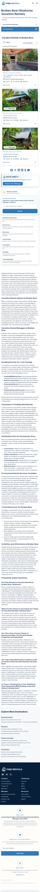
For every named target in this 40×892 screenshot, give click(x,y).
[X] (10, 774)
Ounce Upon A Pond (10, 115)
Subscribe (20, 853)
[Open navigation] (37, 3)
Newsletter (4, 788)
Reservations (25, 794)
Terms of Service (26, 796)
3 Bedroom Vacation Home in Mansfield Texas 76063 (16, 742)
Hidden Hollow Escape (11, 154)
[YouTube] (2, 774)
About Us (23, 781)
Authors (23, 788)
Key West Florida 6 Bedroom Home (10, 754)
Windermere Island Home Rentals (10, 733)
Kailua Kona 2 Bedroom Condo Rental (11, 722)
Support (23, 799)
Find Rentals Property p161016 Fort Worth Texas (14, 740)
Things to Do (4, 786)
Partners (3, 801)
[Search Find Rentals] (33, 3)
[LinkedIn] (6, 774)
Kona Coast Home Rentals (30, 722)
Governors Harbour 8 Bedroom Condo (11, 729)
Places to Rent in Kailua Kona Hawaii (11, 719)
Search (20, 211)
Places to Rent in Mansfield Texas (10, 745)
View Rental (35, 85)
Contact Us (19, 874)
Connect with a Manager (13, 183)
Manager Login (5, 799)
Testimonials (4, 796)
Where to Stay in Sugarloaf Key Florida (11, 752)
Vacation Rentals (5, 781)
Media (23, 786)
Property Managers (6, 783)
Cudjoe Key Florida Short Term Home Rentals (13, 756)
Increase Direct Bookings (8, 794)
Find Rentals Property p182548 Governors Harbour (15, 731)
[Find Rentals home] (10, 3)
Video (23, 783)
